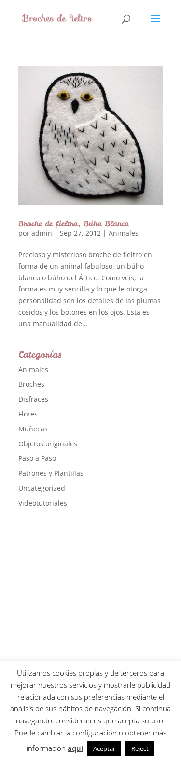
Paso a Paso (37, 458)
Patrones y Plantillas (51, 473)
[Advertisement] (90, 614)
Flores (28, 413)
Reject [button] (140, 748)
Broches (31, 383)
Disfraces (33, 398)
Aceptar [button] (104, 748)
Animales (124, 232)
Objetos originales (47, 443)
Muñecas (33, 428)
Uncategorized (41, 488)
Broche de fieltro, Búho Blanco (73, 223)
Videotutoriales (42, 503)
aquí (75, 748)
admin (41, 232)
